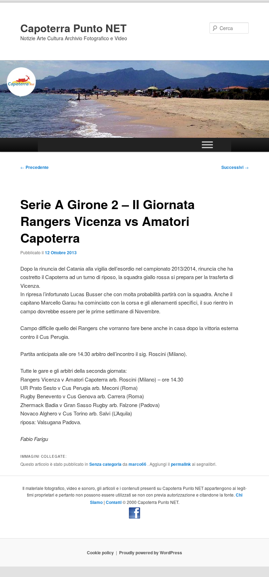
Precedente (34, 167)
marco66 (138, 464)
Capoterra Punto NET (73, 27)
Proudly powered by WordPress (150, 552)
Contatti (114, 502)
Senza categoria (105, 464)
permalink (181, 464)
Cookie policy (100, 552)
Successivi (235, 167)
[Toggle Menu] (207, 145)
